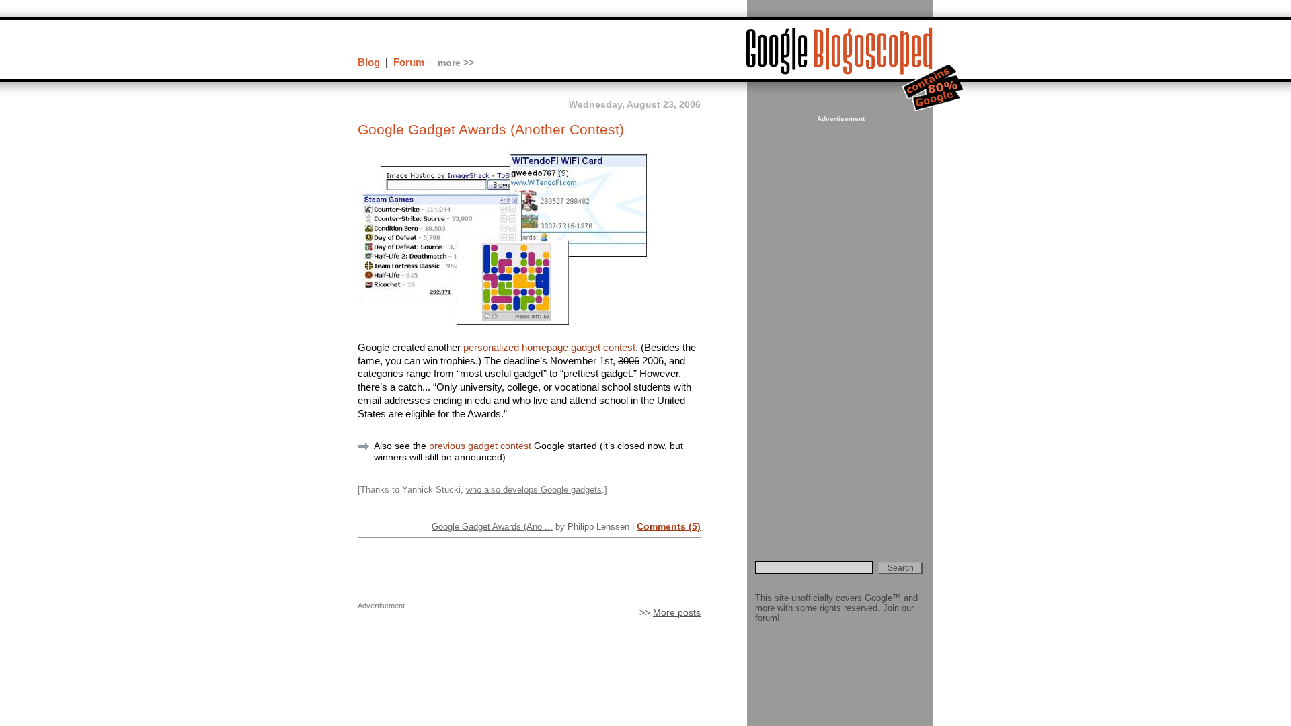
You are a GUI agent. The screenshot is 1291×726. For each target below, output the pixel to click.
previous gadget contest (480, 445)
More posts (677, 613)
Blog (369, 62)
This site (772, 598)
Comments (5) (669, 526)
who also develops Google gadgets (534, 490)
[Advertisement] (839, 326)
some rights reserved (836, 608)
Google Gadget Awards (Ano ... (492, 527)
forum (766, 618)
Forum (408, 62)
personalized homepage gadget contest (549, 347)
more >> (456, 63)
